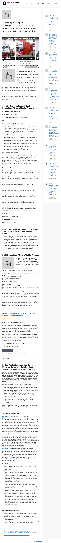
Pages (43, 3)
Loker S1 (5, 529)
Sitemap (50, 3)
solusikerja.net (6, 416)
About (38, 3)
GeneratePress (39, 541)
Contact (55, 3)
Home (27, 3)
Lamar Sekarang (7, 350)
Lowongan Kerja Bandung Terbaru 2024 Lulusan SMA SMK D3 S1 (17, 531)
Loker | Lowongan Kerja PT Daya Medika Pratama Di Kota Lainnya (19, 314)
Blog (32, 3)
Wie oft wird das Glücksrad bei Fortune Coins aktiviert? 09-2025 (16, 535)
